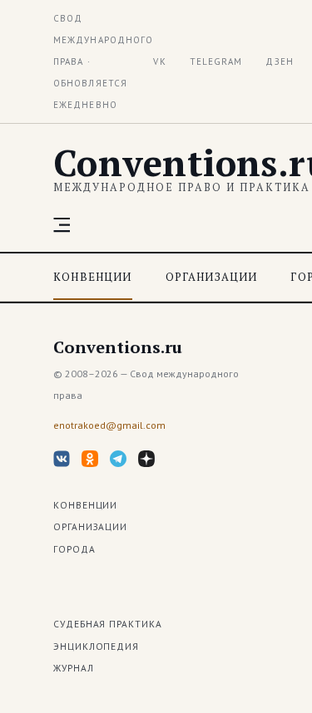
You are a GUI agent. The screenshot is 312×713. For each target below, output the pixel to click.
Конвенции (92, 276)
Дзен (279, 61)
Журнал (73, 667)
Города (74, 549)
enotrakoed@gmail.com (109, 425)
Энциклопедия (96, 646)
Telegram (216, 61)
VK (159, 61)
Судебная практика (107, 623)
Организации (212, 276)
